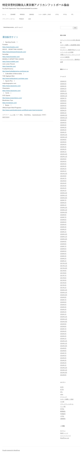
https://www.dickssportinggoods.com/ (14, 52)
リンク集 (12, 115)
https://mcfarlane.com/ (9, 103)
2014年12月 (63, 341)
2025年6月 (63, 101)
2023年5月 (63, 144)
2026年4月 (63, 84)
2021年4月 (63, 183)
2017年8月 (63, 273)
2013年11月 (63, 370)
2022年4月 (63, 164)
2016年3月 (63, 309)
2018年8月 (63, 244)
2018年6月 (63, 249)
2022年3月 (63, 166)
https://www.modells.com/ (10, 61)
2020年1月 (63, 205)
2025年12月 (63, 93)
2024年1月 (63, 132)
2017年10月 (63, 268)
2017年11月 (63, 266)
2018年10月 (63, 239)
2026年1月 (63, 91)
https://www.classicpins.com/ (11, 86)
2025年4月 (63, 105)
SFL (72, 14)
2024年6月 (63, 120)
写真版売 (21, 19)
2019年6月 (63, 219)
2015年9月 (63, 324)
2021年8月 (63, 176)
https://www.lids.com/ (9, 66)
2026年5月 (63, 81)
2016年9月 (63, 297)
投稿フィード (64, 433)
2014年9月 (63, 348)
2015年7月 (63, 329)
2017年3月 (63, 285)
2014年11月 (63, 343)
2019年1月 (63, 232)
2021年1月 (63, 190)
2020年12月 (63, 193)
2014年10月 (63, 346)
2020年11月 (63, 195)
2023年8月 (63, 139)
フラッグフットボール (8, 19)
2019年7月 (63, 217)
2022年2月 (63, 168)
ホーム (4, 14)
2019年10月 (63, 212)
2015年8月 (63, 326)
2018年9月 (63, 241)
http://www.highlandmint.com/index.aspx (15, 78)
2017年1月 (63, 287)
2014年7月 (63, 353)
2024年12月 (63, 115)
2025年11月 (63, 96)
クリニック (63, 397)
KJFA (61, 387)
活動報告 (31, 14)
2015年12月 (63, 316)
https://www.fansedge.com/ (11, 56)
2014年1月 (63, 365)
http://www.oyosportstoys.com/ (12, 98)
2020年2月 (63, 202)
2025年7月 (63, 98)
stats (61, 394)
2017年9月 (63, 270)
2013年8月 (63, 375)
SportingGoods (36, 115)
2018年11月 (63, 236)
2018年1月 (63, 261)
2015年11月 (63, 319)
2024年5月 (63, 122)
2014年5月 (63, 355)
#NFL (21, 115)
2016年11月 (63, 292)
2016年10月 (63, 295)
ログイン (62, 431)
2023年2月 (63, 149)
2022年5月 (63, 161)
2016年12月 (63, 290)
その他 (62, 401)
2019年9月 (63, 215)
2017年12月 (63, 263)
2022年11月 (63, 156)
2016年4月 (63, 307)
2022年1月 (63, 171)
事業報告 (22, 14)
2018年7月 (63, 246)
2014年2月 (63, 363)
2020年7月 (63, 200)
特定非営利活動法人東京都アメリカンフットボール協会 (35, 4)
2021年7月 (63, 178)
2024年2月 (63, 130)
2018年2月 (63, 258)
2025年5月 (63, 103)
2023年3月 (63, 147)
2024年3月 (63, 127)
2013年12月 (63, 367)
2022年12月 (63, 154)
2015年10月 (63, 321)
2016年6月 (63, 302)
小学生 (57, 14)
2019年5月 (63, 222)
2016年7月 (63, 300)
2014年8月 (63, 350)
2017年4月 (63, 283)
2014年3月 (63, 360)
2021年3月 (63, 185)
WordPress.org (64, 438)
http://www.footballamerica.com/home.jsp (15, 71)
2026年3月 (63, 86)
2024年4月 (63, 125)
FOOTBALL (27, 115)
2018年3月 (63, 256)
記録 (29, 19)
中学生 (65, 14)
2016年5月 (63, 304)
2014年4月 (63, 358)
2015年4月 (63, 331)
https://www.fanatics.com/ (10, 47)
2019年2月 (63, 229)
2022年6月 (63, 159)
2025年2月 (63, 110)
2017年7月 (63, 275)
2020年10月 (63, 198)
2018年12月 (63, 234)
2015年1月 (63, 338)
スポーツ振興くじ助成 (44, 14)
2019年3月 (63, 227)
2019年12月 (63, 207)
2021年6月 (63, 181)
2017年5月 (63, 280)
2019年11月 (63, 210)
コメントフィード (65, 435)
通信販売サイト (10, 37)
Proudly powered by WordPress (11, 450)
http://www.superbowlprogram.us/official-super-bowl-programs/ (22, 110)
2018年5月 (63, 251)
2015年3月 (63, 333)
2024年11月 (63, 118)
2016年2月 (63, 312)
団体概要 (13, 14)
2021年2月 (63, 188)
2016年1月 (63, 314)
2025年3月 (63, 108)
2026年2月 (63, 88)
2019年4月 (63, 224)
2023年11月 (63, 137)
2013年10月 (63, 372)
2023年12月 (63, 134)
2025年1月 (63, 113)
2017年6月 (63, 278)
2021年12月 (63, 173)
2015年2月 (63, 336)
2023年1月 (63, 151)
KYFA (62, 389)
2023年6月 (63, 142)
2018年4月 (63, 253)
